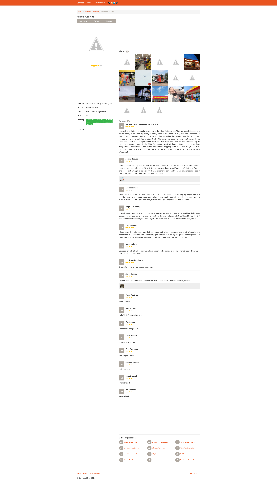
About (89, 3)
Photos (96, 21)
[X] (109, 3)
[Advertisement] (96, 84)
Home (80, 12)
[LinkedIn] (114, 3)
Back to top (194, 473)
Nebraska (88, 12)
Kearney (96, 12)
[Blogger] (112, 3)
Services (80, 3)
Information (83, 21)
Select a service (100, 3)
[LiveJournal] (117, 3)
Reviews (109, 21)
